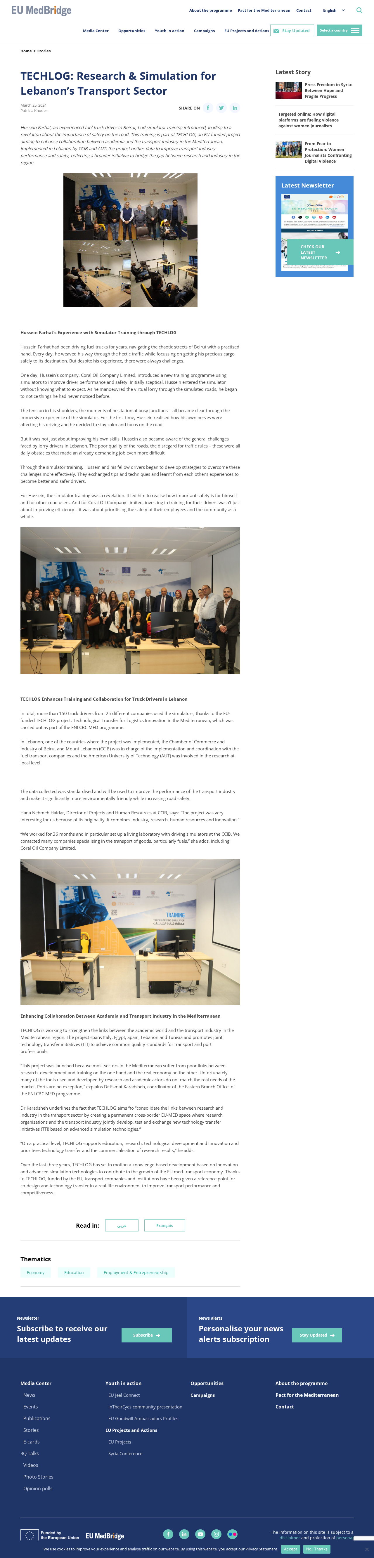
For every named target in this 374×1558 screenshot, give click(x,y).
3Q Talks (29, 1453)
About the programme (210, 10)
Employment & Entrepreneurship (136, 1272)
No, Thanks (317, 1549)
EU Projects (119, 1442)
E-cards (31, 1442)
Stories (44, 50)
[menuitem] (331, 10)
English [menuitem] (330, 10)
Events (30, 1406)
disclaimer (290, 1537)
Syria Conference (125, 1453)
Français (164, 1225)
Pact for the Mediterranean (264, 10)
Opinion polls (38, 1488)
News (29, 1395)
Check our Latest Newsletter (314, 252)
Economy (35, 1272)
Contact (303, 10)
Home (26, 50)
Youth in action (169, 30)
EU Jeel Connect (124, 1395)
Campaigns (204, 30)
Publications (37, 1418)
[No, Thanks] (367, 1549)
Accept (290, 1549)
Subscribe (143, 1335)
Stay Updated (296, 30)
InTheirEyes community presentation (145, 1407)
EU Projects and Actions (246, 30)
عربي (122, 1225)
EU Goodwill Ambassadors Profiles (143, 1418)
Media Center (96, 30)
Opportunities (131, 30)
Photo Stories (38, 1477)
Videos (30, 1465)
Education (74, 1272)
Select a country (334, 30)
